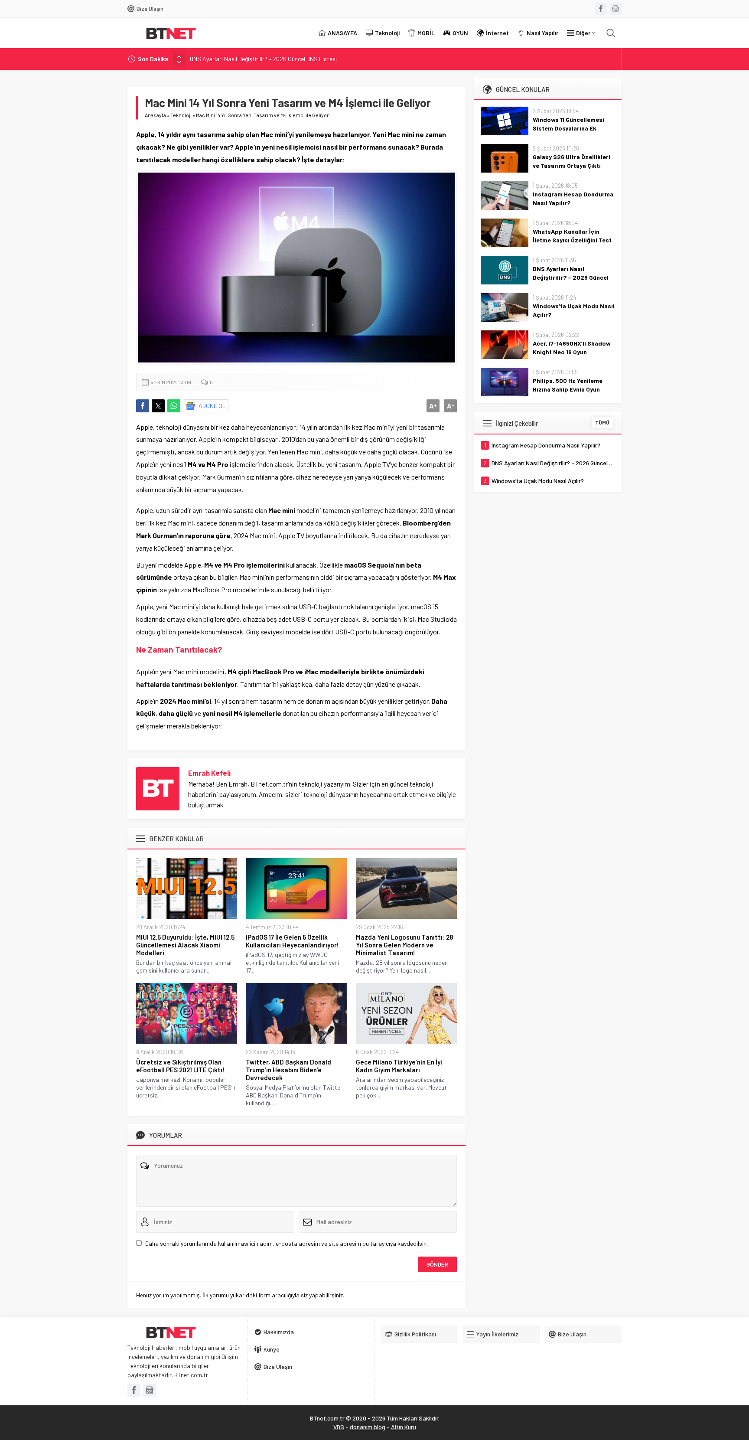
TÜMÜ (602, 422)
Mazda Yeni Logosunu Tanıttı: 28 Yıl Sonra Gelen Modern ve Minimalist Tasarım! (404, 945)
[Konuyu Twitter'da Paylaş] (158, 405)
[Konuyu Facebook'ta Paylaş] (142, 405)
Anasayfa (155, 115)
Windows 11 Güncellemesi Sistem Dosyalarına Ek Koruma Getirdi (568, 128)
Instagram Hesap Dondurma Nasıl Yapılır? (573, 198)
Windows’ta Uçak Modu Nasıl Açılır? (574, 310)
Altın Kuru (403, 1426)
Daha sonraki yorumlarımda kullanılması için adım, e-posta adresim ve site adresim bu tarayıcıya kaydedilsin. (286, 1243)
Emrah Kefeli (209, 772)
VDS (338, 1426)
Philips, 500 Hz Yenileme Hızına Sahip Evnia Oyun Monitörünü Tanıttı (567, 389)
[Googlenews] (615, 9)
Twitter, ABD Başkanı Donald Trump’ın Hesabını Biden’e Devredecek (288, 1069)
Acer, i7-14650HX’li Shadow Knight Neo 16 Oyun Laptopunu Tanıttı (572, 352)
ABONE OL (212, 405)
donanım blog (367, 1426)
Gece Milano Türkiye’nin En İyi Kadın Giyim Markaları (399, 1066)
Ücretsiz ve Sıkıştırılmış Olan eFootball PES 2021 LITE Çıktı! (180, 1066)
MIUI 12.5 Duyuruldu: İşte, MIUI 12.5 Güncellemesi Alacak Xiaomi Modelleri (185, 945)
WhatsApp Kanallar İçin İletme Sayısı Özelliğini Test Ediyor (572, 240)
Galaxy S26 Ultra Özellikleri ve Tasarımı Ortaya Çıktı (571, 161)
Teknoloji (181, 115)
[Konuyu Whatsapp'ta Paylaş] (173, 405)
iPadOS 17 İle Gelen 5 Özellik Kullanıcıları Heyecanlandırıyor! (292, 941)
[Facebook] (601, 9)
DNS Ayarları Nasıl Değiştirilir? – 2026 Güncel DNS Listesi (263, 58)
